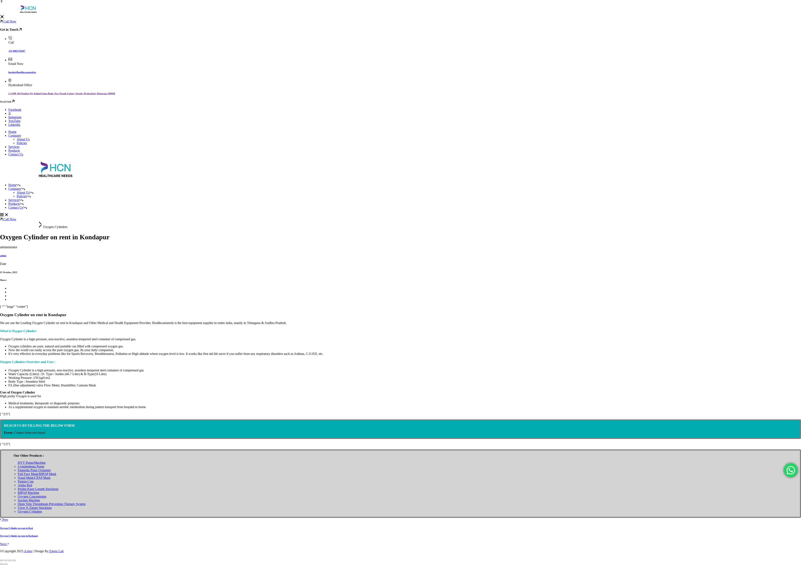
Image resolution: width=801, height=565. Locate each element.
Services (13, 200)
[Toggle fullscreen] (6, 560)
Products (14, 204)
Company (14, 188)
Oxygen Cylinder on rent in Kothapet (19, 536)
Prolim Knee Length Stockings (38, 489)
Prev (4, 519)
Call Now (9, 21)
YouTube (14, 121)
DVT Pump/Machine (32, 462)
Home (12, 185)
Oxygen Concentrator (32, 496)
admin (3, 255)
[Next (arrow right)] (6, 564)
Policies (22, 143)
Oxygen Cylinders (30, 511)
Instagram (14, 117)
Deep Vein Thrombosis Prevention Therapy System (52, 504)
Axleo (27, 551)
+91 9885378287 (16, 51)
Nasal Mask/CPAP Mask (34, 477)
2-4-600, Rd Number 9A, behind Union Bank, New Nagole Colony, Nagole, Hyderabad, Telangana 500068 (61, 93)
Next (3, 544)
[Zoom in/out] (1, 560)
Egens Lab (56, 551)
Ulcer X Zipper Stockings (35, 508)
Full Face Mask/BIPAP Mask (37, 474)
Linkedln (14, 124)
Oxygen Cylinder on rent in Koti (16, 528)
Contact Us (15, 207)
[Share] (10, 560)
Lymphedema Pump (31, 466)
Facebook (14, 109)
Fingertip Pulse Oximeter (34, 470)
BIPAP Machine (28, 492)
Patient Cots (26, 481)
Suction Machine (29, 500)
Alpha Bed (25, 485)
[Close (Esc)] (14, 560)
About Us (23, 139)
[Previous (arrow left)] (1, 564)
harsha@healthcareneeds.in (22, 72)
